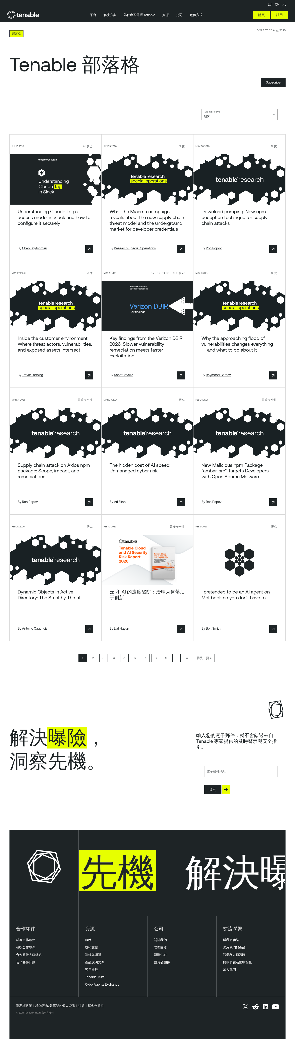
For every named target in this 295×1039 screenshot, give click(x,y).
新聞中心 (160, 954)
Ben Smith (213, 628)
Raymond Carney (218, 375)
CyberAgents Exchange (102, 984)
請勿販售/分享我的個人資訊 (55, 1005)
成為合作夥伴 (25, 940)
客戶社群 (91, 969)
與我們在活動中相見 (237, 962)
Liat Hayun (121, 628)
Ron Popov (214, 248)
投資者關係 (162, 962)
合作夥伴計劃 (25, 962)
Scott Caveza (123, 375)
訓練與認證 (93, 954)
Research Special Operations (135, 248)
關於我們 (160, 940)
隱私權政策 (24, 1005)
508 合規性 (96, 1005)
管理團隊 (160, 947)
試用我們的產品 (234, 947)
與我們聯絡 (231, 940)
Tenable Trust (94, 977)
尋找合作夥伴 (25, 947)
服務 (88, 940)
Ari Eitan (120, 502)
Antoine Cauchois (34, 628)
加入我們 (229, 969)
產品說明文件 (94, 962)
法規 (81, 1005)
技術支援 (91, 947)
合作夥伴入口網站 (29, 954)
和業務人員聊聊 (234, 954)
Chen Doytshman (34, 248)
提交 (212, 789)
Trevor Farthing (32, 375)
